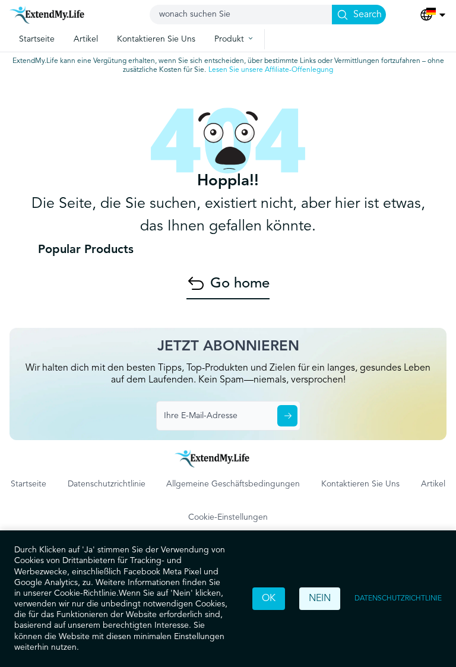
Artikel (433, 484)
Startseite (28, 484)
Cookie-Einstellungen (228, 517)
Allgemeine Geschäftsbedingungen (233, 484)
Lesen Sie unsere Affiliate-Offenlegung (270, 70)
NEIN (320, 598)
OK (269, 598)
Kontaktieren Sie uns (360, 484)
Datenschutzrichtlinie (398, 598)
